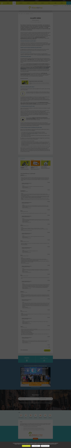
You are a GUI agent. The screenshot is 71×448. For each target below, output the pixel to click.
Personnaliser (36, 445)
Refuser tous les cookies (45, 445)
